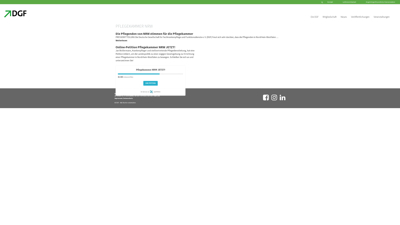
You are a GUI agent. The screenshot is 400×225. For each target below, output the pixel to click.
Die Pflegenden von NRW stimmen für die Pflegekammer (154, 34)
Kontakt (330, 2)
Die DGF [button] (315, 16)
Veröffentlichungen (360, 16)
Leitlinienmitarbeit (349, 2)
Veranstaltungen (382, 16)
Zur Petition (150, 83)
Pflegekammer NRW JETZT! (150, 69)
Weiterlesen (121, 40)
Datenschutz (128, 98)
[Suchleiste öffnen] (316, 2)
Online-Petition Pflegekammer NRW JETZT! (145, 47)
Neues (344, 16)
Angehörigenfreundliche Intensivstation (380, 2)
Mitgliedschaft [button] (330, 16)
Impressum (118, 98)
